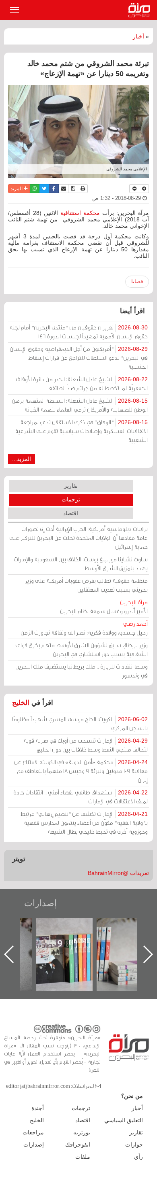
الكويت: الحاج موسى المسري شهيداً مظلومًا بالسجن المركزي (80, 723)
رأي (138, 1156)
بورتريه (81, 1132)
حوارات (134, 1144)
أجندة (37, 1108)
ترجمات (71, 499)
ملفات (82, 1156)
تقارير (71, 485)
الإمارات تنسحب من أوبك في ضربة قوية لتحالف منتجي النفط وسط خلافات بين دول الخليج (85, 745)
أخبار (138, 36)
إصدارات (40, 903)
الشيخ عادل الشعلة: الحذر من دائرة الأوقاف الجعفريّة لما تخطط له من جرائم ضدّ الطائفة (82, 383)
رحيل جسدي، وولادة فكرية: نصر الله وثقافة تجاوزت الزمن (84, 628)
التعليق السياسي (123, 1120)
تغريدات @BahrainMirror (118, 873)
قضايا (137, 281)
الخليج (20, 703)
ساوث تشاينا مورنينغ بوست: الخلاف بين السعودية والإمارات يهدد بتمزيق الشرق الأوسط (81, 563)
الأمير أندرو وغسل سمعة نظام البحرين (104, 606)
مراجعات (33, 1132)
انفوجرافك (77, 1144)
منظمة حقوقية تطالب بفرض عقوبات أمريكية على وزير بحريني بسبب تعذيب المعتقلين (86, 585)
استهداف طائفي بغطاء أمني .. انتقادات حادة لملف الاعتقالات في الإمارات (80, 796)
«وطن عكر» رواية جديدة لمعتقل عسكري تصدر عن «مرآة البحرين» (59, 941)
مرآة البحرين (141, 10)
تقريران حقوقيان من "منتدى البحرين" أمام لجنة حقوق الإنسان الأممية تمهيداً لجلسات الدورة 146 (78, 331)
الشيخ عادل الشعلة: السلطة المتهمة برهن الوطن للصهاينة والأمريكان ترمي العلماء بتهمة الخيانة (80, 405)
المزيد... (21, 459)
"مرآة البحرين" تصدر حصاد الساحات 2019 (119, 936)
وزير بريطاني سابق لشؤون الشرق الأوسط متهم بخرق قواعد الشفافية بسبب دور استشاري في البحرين (81, 649)
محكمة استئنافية (80, 213)
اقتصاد (70, 513)
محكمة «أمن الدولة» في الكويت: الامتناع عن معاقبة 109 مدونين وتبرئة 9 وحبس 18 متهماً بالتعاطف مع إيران (81, 771)
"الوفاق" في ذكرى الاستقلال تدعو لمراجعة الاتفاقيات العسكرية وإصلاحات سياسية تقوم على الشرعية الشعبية (81, 431)
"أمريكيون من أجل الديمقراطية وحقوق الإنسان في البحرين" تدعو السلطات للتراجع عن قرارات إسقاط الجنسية (79, 357)
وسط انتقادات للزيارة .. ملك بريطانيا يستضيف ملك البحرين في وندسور (81, 670)
